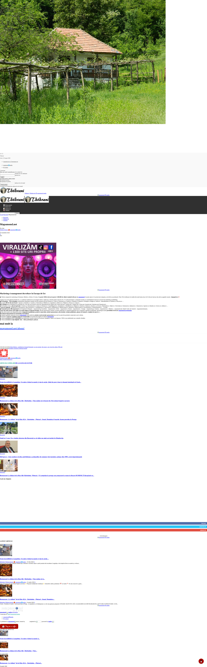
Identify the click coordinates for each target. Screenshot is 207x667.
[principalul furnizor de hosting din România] (27, 621)
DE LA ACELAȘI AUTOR (23, 363)
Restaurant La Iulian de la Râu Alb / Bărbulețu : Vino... (18, 651)
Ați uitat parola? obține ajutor (7, 178)
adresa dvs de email (20, 183)
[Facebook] (2, 238)
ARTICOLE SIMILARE (7, 363)
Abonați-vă (203, 530)
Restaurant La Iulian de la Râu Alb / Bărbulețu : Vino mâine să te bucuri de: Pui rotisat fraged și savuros (35, 401)
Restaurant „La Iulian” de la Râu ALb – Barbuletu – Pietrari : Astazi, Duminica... (27, 599)
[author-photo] (4, 356)
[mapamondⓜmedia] (103, 195)
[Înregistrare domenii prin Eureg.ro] (38, 621)
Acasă (1, 214)
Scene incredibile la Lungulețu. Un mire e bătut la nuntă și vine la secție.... (24, 559)
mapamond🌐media (7, 165)
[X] (8, 238)
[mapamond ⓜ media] (103, 537)
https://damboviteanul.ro (6, 359)
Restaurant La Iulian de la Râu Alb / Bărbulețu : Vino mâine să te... (22, 579)
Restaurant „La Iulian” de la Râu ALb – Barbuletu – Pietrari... (21, 663)
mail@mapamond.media (13, 614)
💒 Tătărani (6, 210)
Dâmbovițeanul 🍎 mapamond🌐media (10, 230)
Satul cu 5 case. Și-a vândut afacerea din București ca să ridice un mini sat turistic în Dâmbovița (31, 438)
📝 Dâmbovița (7, 208)
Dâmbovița (6, 219)
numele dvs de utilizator (21, 173)
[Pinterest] (14, 238)
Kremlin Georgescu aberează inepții (18, 348)
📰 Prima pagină (7, 205)
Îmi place (203, 523)
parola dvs (17, 175)
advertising (9, 612)
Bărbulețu (2, 379)
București (5, 214)
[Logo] (12, 202)
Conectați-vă (202, 526)
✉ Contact (5, 167)
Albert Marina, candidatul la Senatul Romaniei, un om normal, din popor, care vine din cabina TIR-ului (36, 347)
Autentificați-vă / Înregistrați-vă (10, 161)
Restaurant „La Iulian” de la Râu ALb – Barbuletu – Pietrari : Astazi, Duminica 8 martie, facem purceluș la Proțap (38, 419)
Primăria (5, 220)
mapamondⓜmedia (8, 617)
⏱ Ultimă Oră (7, 206)
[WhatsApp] (20, 238)
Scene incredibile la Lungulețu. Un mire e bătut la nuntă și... (20, 638)
